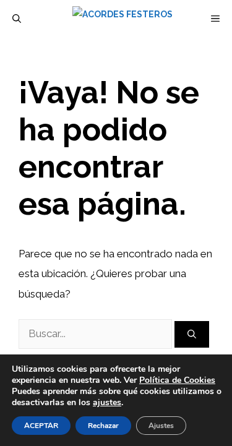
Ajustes (161, 426)
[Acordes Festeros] (122, 18)
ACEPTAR (41, 426)
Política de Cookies (177, 380)
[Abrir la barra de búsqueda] (16, 18)
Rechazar (103, 426)
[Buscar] (191, 334)
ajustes (107, 402)
